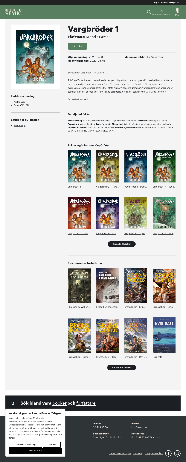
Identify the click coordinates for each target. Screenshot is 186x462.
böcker (59, 403)
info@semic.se (139, 427)
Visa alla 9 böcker (121, 244)
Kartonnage (19, 102)
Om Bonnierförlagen (120, 453)
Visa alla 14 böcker (121, 367)
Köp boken (77, 46)
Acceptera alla (35, 451)
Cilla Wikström (153, 57)
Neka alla (52, 445)
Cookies (137, 453)
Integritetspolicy (154, 453)
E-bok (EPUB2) (21, 105)
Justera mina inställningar (25, 445)
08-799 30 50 (100, 427)
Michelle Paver (97, 37)
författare (86, 403)
